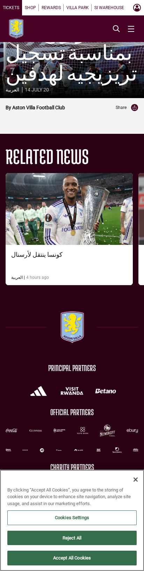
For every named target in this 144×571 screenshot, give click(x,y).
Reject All (72, 538)
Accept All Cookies (72, 557)
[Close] (135, 479)
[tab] (11, 7)
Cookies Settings (72, 517)
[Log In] (137, 7)
